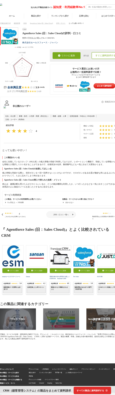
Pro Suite (76, 276)
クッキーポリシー (104, 369)
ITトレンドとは (33, 369)
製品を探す (36, 15)
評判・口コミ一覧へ (61, 215)
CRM (25, 23)
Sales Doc (59, 383)
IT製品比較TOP (5, 23)
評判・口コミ (60, 23)
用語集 (31, 376)
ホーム (12, 15)
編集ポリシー (74, 369)
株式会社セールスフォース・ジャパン (40, 42)
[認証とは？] (7, 109)
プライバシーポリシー (88, 369)
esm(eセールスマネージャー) (11, 276)
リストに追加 (68, 55)
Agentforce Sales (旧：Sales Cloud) (41, 23)
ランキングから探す (60, 15)
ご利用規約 (45, 369)
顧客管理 (17, 23)
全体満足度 (14, 87)
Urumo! (41, 383)
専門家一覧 (58, 372)
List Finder (32, 383)
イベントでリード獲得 (52, 379)
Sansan (28, 276)
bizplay (49, 383)
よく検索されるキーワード (73, 372)
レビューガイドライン (59, 369)
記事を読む (84, 15)
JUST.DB (100, 276)
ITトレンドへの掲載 (35, 379)
